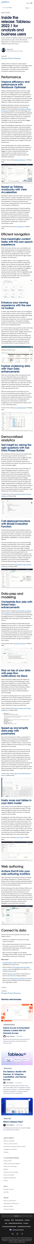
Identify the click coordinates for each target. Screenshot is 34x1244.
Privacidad (25, 1223)
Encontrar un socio (9, 1189)
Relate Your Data (18, 837)
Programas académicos (10, 1177)
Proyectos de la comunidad (11, 1172)
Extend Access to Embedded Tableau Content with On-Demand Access (16, 1030)
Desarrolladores (19, 1220)
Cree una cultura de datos (10, 1143)
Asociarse (6, 1192)
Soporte (6, 1198)
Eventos (6, 1180)
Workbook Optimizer (19, 160)
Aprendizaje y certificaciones (11, 1203)
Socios (6, 1186)
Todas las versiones (9, 1209)
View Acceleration (18, 226)
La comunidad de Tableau (11, 1158)
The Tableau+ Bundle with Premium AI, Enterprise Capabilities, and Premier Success (14, 1075)
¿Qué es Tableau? (9, 1138)
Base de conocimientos (10, 1200)
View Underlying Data (19, 408)
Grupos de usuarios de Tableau (12, 1163)
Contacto (6, 1152)
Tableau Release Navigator (17, 978)
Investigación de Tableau (10, 1149)
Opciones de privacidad (18, 1229)
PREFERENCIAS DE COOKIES (24, 1226)
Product (10, 7)
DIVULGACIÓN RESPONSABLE (9, 1226)
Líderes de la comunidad (10, 1166)
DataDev (6, 1169)
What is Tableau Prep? (13, 1122)
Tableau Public (7, 1160)
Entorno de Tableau (9, 1175)
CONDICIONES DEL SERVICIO (15, 1223)
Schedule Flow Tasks (19, 643)
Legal (6, 1223)
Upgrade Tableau (8, 962)
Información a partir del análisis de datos (14, 1146)
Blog (7, 7)
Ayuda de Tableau (8, 1206)
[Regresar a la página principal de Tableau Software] (6, 2)
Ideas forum (11, 974)
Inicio (4, 7)
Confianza (7, 1220)
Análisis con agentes (9, 1141)
